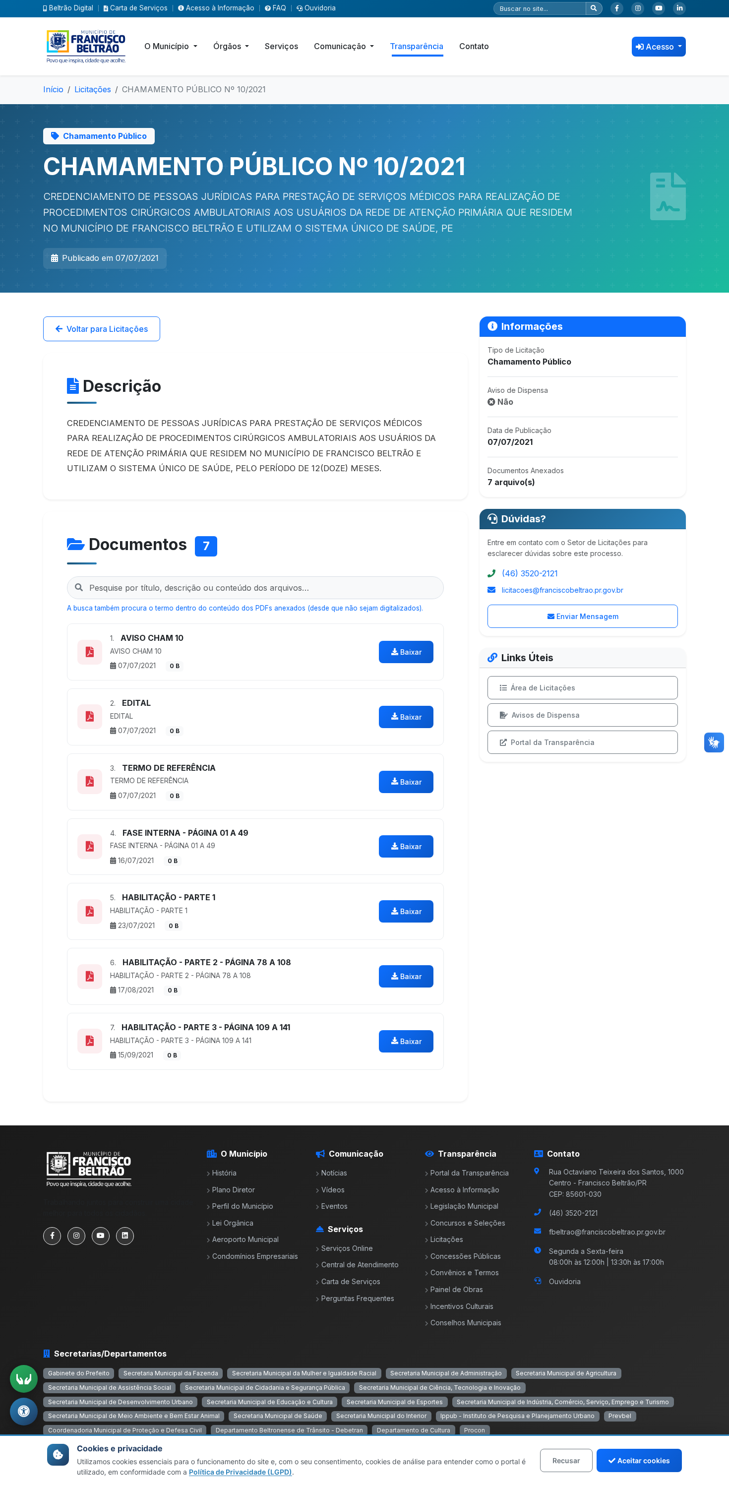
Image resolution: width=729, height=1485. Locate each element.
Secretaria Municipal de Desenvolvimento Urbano (120, 1402)
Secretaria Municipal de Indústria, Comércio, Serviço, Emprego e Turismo (563, 1402)
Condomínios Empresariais (255, 1256)
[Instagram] (637, 8)
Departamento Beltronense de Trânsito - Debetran (289, 1430)
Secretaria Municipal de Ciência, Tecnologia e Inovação (440, 1387)
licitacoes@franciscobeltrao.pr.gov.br (562, 590)
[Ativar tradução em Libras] (24, 1379)
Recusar (566, 1460)
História (224, 1173)
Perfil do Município (242, 1206)
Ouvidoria (320, 8)
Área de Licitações (543, 687)
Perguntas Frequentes (357, 1298)
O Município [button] (167, 46)
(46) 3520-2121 (530, 573)
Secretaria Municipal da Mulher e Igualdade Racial (304, 1373)
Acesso (661, 47)
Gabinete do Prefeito (79, 1373)
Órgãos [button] (228, 46)
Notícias (334, 1173)
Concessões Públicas (465, 1256)
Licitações (92, 89)
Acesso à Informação (220, 8)
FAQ (279, 8)
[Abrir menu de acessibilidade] (24, 1411)
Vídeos (333, 1189)
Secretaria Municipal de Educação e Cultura (270, 1402)
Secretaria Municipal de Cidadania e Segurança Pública (265, 1387)
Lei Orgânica (232, 1223)
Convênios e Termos (464, 1272)
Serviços (281, 46)
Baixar (411, 652)
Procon (474, 1430)
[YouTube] (658, 8)
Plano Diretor (233, 1189)
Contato (474, 46)
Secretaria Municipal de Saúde (278, 1416)
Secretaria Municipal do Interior (381, 1416)
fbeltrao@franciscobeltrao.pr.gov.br (607, 1232)
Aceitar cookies (643, 1460)
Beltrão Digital (71, 8)
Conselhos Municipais (465, 1322)
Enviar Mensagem (587, 616)
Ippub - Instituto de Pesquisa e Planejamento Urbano (517, 1416)
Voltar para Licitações (107, 329)
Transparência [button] (416, 46)
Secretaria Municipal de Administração (446, 1373)
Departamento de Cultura (413, 1430)
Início (53, 89)
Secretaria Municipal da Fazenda (170, 1373)
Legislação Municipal (464, 1206)
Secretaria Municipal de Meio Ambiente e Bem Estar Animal (134, 1416)
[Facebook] (616, 8)
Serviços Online (347, 1248)
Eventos (334, 1206)
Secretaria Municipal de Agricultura (566, 1373)
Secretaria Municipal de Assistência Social (109, 1387)
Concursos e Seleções (467, 1223)
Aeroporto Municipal (245, 1239)
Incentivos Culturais (461, 1306)
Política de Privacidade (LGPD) (240, 1472)
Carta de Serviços (139, 8)
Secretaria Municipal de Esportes (395, 1402)
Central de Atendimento (360, 1264)
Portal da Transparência (553, 742)
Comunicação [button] (341, 46)
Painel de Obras (456, 1289)
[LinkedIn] (679, 8)
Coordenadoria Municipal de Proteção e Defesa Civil (125, 1430)
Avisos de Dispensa (546, 715)
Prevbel (619, 1416)
